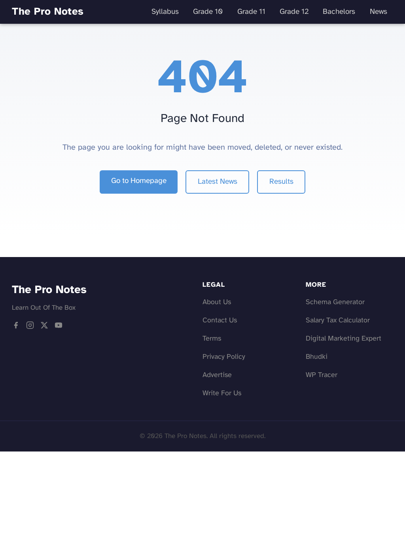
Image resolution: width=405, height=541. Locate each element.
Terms (211, 339)
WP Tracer (321, 375)
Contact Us (219, 320)
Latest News (217, 182)
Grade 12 (294, 12)
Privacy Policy (223, 357)
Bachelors (339, 12)
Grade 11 (251, 12)
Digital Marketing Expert (343, 339)
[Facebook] (16, 327)
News (378, 12)
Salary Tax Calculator (338, 320)
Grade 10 (208, 12)
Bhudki (316, 357)
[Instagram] (30, 327)
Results (281, 182)
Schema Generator (335, 302)
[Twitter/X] (44, 327)
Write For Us (221, 393)
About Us (216, 302)
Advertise (217, 375)
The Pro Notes (48, 11)
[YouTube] (58, 327)
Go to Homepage (139, 181)
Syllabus (165, 12)
